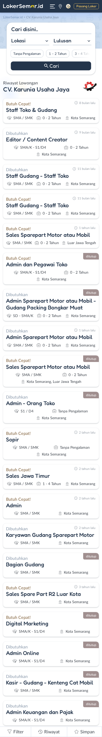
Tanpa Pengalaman (27, 53)
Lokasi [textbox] (18, 40)
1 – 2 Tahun (57, 53)
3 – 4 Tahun (83, 53)
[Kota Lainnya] (60, 6)
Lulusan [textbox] (62, 40)
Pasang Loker (86, 6)
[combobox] (29, 41)
